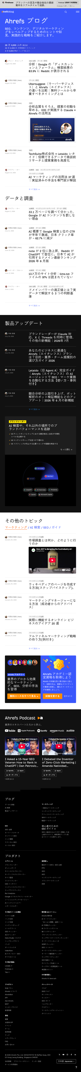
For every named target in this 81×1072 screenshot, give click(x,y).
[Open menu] (78, 12)
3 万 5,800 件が (17, 51)
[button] (66, 12)
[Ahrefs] (5, 12)
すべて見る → (34, 189)
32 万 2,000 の (20, 48)
